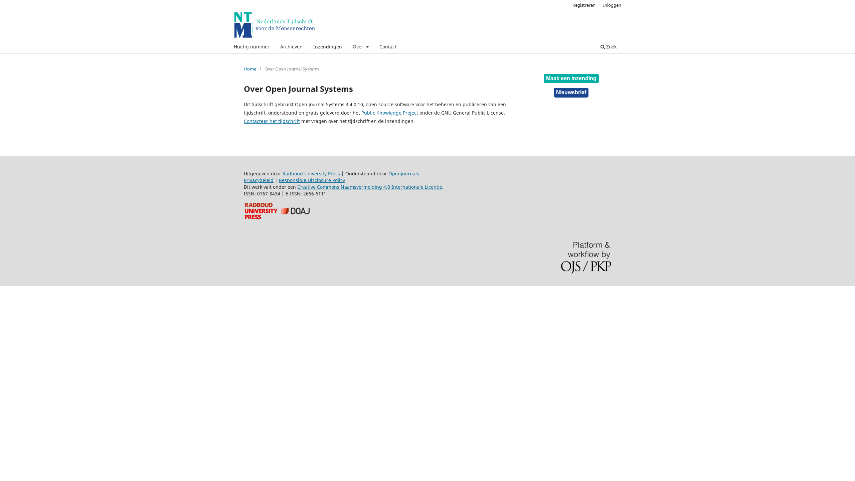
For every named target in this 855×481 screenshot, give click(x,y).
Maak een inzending (571, 78)
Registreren (583, 5)
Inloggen (612, 5)
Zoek (611, 46)
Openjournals (403, 173)
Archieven (291, 46)
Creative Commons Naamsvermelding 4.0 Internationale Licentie (369, 187)
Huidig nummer (252, 46)
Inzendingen (327, 46)
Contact (387, 46)
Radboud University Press (311, 173)
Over (359, 46)
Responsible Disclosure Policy (312, 180)
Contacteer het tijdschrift (272, 121)
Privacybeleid (259, 180)
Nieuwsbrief (571, 92)
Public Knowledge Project (389, 113)
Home (250, 69)
